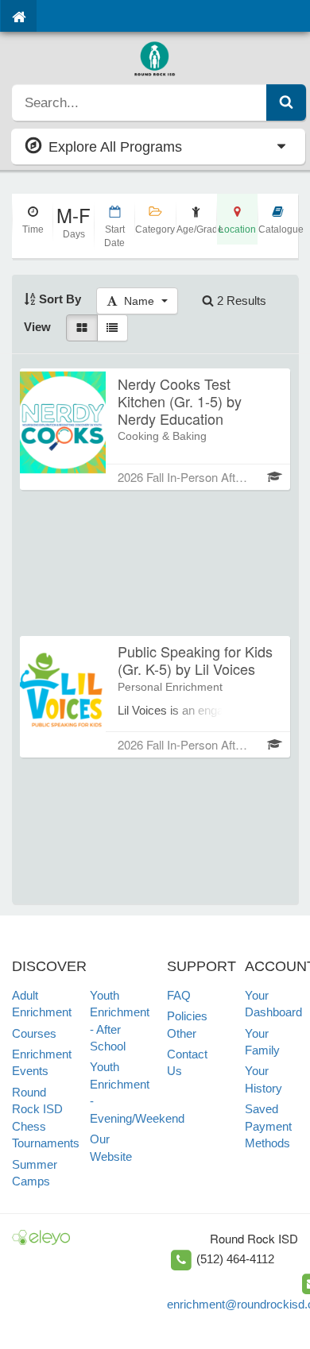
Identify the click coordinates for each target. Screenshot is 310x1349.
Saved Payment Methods (268, 1126)
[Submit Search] (286, 102)
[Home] (19, 16)
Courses (34, 1033)
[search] (139, 102)
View (37, 326)
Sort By (58, 299)
